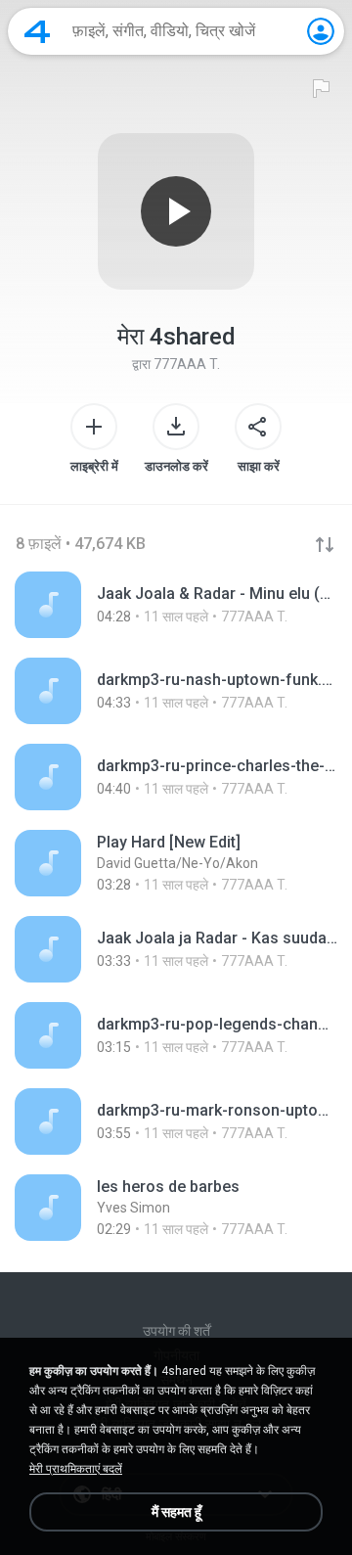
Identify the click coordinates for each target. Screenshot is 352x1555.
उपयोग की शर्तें (176, 1331)
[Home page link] (37, 31)
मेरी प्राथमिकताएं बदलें (75, 1469)
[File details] (176, 605)
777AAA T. (187, 364)
